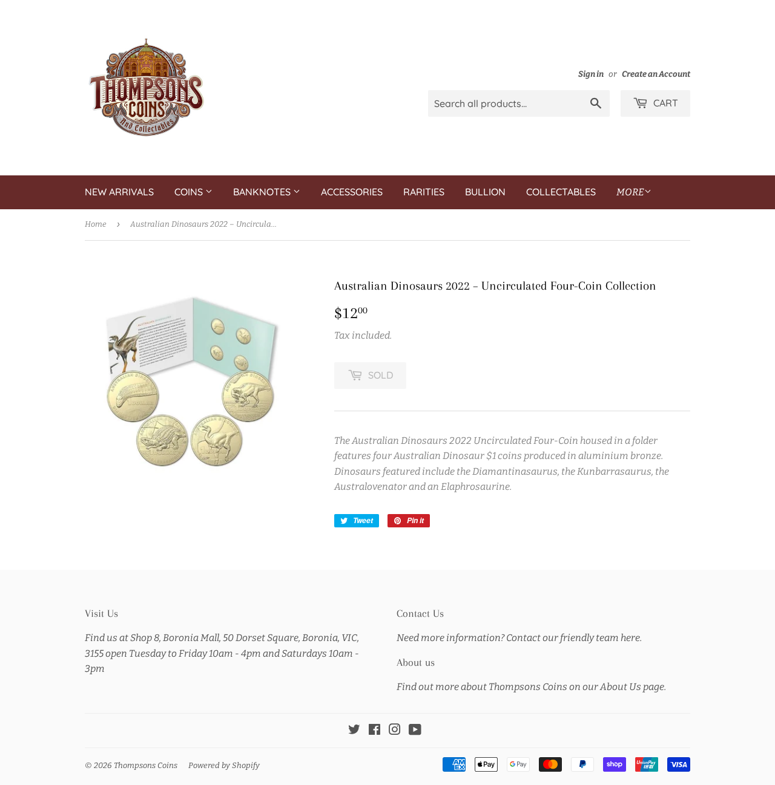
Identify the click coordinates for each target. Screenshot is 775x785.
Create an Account (656, 74)
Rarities (423, 192)
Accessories (352, 192)
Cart (664, 103)
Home (96, 224)
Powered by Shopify (224, 765)
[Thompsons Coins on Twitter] (354, 731)
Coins (189, 192)
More (630, 192)
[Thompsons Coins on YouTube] (415, 731)
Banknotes (263, 192)
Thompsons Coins (145, 765)
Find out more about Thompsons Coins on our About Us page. (531, 686)
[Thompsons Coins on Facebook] (374, 731)
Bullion (485, 192)
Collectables (561, 192)
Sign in (591, 74)
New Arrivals (119, 192)
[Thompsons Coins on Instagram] (395, 731)
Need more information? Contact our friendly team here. (519, 637)
